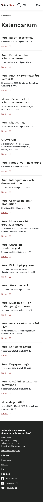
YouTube (10, 487)
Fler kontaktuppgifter (10, 450)
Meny (39, 5)
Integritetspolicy (8, 460)
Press (3, 469)
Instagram (10, 483)
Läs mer (4, 46)
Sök (24, 5)
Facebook (10, 478)
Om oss (4, 464)
